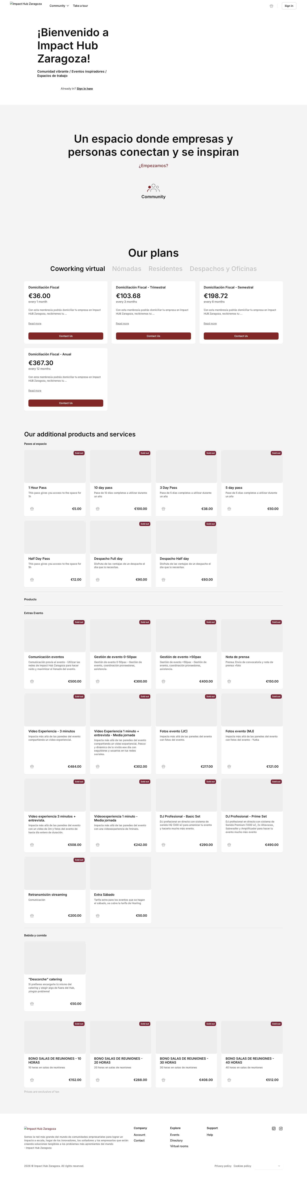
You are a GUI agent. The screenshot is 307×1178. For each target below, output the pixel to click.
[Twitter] (274, 1128)
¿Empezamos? (153, 165)
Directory (176, 1140)
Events (174, 1134)
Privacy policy (223, 1165)
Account (139, 1134)
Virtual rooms (179, 1146)
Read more (34, 323)
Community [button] (57, 5)
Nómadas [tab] (126, 268)
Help (210, 1134)
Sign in (289, 5)
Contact (139, 1140)
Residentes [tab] (166, 268)
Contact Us (66, 335)
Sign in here (85, 88)
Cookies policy (242, 1165)
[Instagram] (281, 1128)
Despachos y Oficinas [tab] (223, 268)
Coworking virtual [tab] (77, 268)
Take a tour (80, 5)
